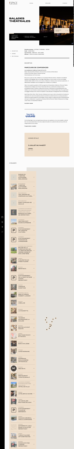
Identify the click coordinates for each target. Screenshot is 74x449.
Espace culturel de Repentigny (37, 54)
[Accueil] (13, 3)
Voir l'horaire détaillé (15, 38)
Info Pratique (15, 56)
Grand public (31, 51)
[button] (50, 324)
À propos (65, 3)
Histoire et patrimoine (39, 49)
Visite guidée (41, 52)
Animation (34, 52)
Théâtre (47, 49)
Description (15, 51)
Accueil (31, 3)
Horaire (14, 53)
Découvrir (47, 3)
